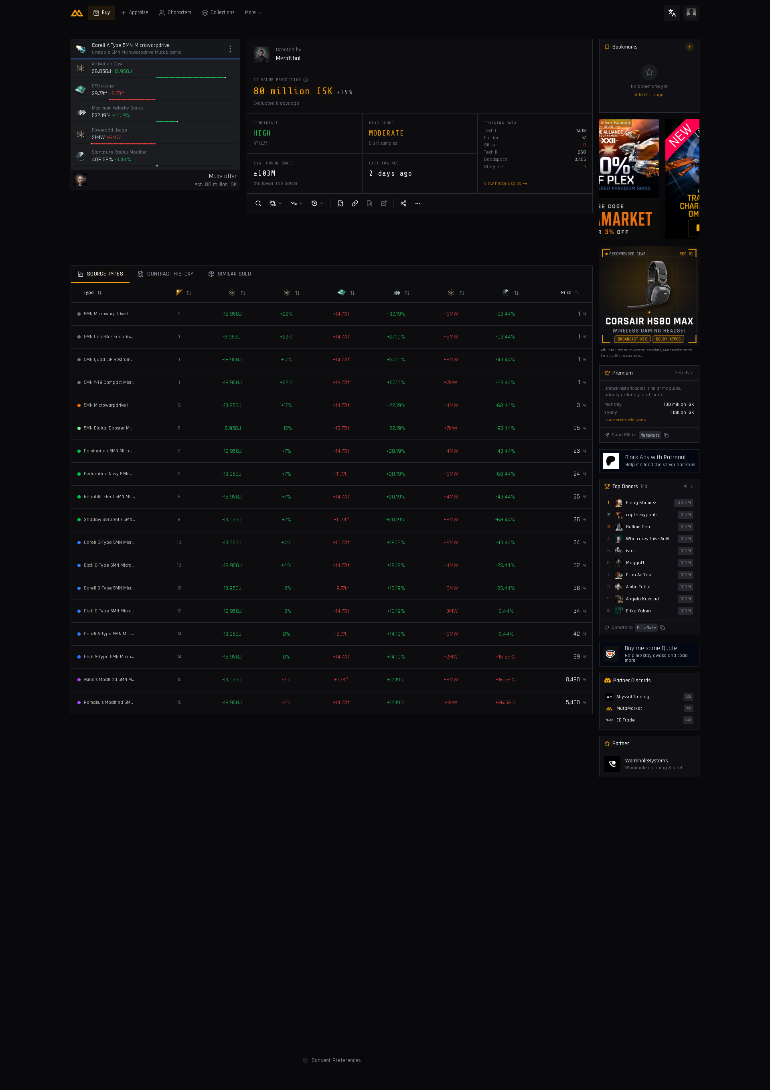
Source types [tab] (105, 274)
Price (566, 293)
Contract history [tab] (170, 274)
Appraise (138, 12)
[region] (649, 179)
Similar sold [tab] (234, 274)
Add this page (649, 95)
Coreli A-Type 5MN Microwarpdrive (131, 45)
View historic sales (502, 183)
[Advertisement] (32, 152)
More (250, 12)
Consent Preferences (336, 1060)
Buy (106, 12)
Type (89, 293)
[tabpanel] (331, 498)
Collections (223, 12)
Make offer (223, 176)
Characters (179, 12)
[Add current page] (689, 47)
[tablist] (331, 274)
